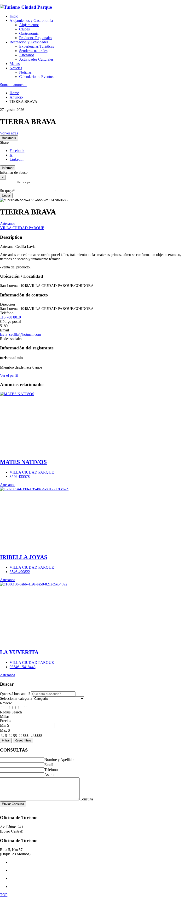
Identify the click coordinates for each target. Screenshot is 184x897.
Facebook (17, 151)
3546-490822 (20, 572)
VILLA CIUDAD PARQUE (22, 228)
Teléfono (51, 770)
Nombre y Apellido (59, 760)
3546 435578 (20, 477)
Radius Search (11, 712)
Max (3, 730)
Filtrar (6, 740)
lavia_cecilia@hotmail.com (20, 334)
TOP (3, 895)
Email (48, 765)
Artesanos (7, 223)
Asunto (49, 775)
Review (6, 703)
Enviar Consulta (13, 804)
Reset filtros (23, 740)
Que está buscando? (15, 694)
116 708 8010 (10, 317)
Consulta (86, 799)
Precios (5, 721)
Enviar (6, 195)
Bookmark (9, 138)
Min (3, 725)
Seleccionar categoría (16, 698)
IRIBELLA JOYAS (23, 557)
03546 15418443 (22, 667)
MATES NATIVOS (23, 462)
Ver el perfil (9, 375)
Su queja (7, 191)
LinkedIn (16, 159)
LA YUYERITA (19, 652)
